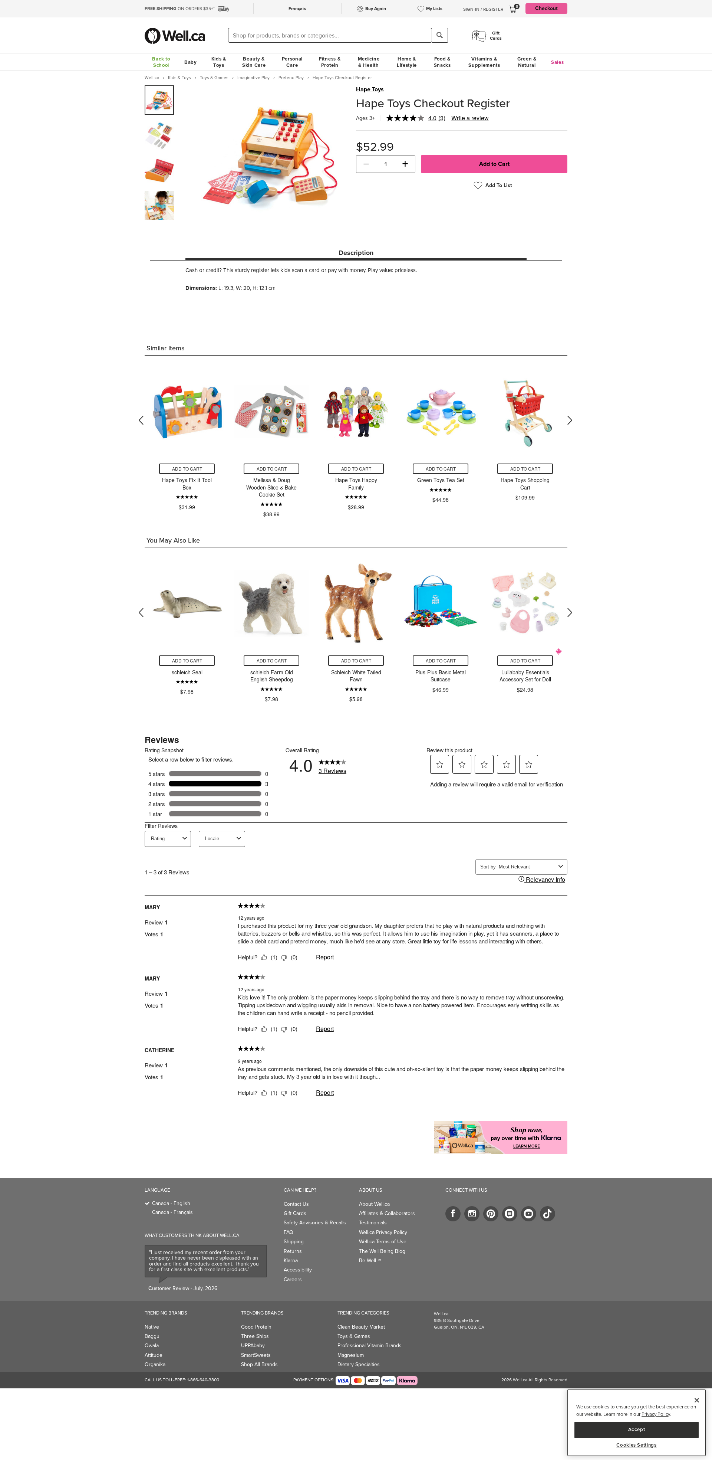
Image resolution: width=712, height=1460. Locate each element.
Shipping (294, 1241)
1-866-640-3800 (203, 1379)
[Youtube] (528, 1213)
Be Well (370, 1260)
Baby (190, 62)
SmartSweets (256, 1355)
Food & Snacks (442, 62)
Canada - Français (172, 1212)
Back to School (161, 62)
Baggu (152, 1336)
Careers (293, 1279)
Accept (636, 1429)
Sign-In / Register (483, 9)
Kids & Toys (218, 62)
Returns (293, 1251)
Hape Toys (370, 89)
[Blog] (509, 1213)
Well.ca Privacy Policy (383, 1232)
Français (297, 8)
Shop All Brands (259, 1364)
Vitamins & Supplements (484, 62)
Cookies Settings (636, 1445)
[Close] (697, 1400)
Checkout (546, 8)
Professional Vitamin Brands (369, 1345)
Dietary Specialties (358, 1364)
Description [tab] (356, 253)
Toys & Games (353, 1336)
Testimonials (373, 1223)
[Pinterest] (490, 1213)
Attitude (153, 1355)
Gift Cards (295, 1213)
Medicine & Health (369, 62)
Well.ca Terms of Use (382, 1241)
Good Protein (256, 1327)
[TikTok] (547, 1213)
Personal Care (292, 62)
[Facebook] (453, 1213)
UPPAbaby (253, 1345)
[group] (159, 100)
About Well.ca (374, 1204)
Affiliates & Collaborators (387, 1213)
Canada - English (171, 1203)
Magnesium (350, 1355)
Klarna (291, 1260)
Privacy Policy (656, 1414)
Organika (155, 1364)
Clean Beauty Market (361, 1327)
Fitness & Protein (329, 62)
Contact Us (296, 1204)
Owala (152, 1345)
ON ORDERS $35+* (180, 8)
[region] (636, 1422)
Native (152, 1327)
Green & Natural (527, 62)
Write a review (470, 118)
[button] (366, 164)
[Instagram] (471, 1213)
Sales (557, 62)
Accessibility (298, 1270)
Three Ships (255, 1336)
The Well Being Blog (382, 1251)
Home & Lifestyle (407, 62)
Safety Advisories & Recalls (315, 1223)
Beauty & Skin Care (254, 62)
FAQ (288, 1232)
